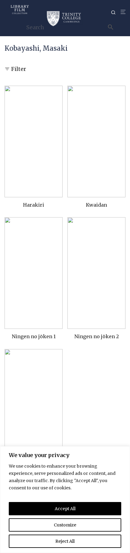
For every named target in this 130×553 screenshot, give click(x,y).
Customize (65, 525)
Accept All (65, 508)
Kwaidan (96, 205)
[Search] (116, 12)
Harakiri (33, 205)
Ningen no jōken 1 (34, 336)
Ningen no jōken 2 (96, 336)
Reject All (65, 541)
